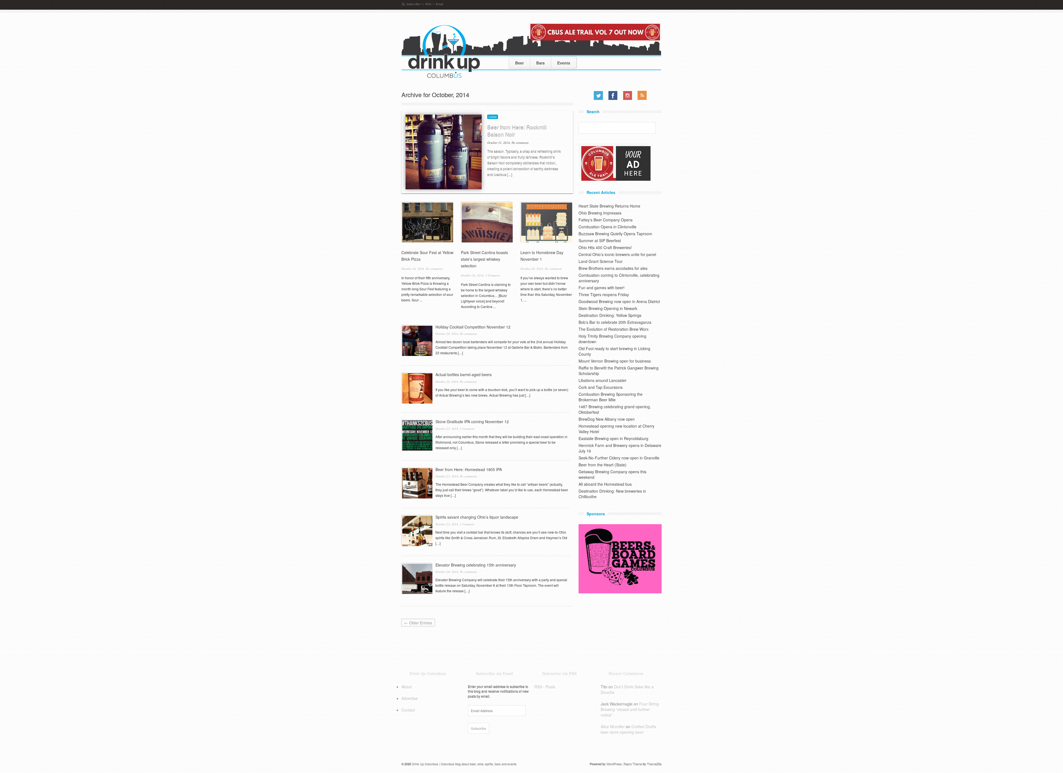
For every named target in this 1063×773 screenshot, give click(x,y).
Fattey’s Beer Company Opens (606, 220)
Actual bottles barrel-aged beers (463, 374)
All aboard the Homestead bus (605, 484)
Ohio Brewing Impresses (600, 213)
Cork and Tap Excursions (601, 387)
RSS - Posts (544, 686)
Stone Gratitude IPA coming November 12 (472, 421)
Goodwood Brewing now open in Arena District (619, 301)
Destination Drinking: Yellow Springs (610, 315)
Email (439, 4)
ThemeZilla (654, 763)
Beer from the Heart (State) (602, 464)
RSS (428, 4)
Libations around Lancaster (602, 380)
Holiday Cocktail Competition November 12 (472, 327)
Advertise (409, 698)
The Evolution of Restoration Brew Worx (614, 329)
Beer (519, 63)
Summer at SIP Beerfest (600, 240)
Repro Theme (632, 763)
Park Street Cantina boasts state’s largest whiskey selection (484, 259)
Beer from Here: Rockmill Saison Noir (516, 130)
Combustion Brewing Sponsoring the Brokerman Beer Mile (611, 396)
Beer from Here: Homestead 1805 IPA (468, 469)
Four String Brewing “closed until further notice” (630, 709)
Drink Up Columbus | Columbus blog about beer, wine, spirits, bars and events (464, 763)
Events (563, 63)
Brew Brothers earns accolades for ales (613, 268)
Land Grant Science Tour (601, 261)
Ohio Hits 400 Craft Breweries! (605, 247)
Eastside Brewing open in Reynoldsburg (613, 438)
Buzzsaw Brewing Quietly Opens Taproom (615, 233)
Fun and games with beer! (602, 287)
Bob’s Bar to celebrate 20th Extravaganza (615, 322)
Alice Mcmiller (613, 726)
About (406, 686)
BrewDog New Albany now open (607, 419)
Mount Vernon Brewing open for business (615, 361)
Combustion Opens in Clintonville (607, 226)
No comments (520, 142)
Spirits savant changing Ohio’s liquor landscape (476, 517)
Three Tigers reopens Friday (604, 294)
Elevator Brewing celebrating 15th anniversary (475, 565)
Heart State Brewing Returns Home (609, 206)
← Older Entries (418, 622)
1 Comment (492, 275)
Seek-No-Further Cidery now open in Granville (619, 458)
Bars (540, 63)
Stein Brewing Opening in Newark (608, 308)
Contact (408, 710)
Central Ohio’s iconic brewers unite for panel (617, 254)
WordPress (614, 763)
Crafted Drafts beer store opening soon (628, 729)
